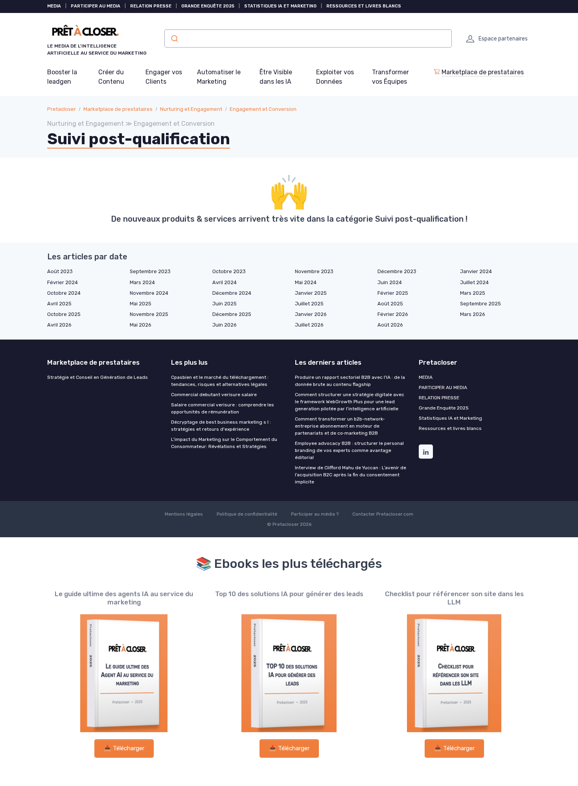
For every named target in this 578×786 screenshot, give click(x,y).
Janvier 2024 (476, 271)
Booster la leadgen (62, 76)
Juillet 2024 (474, 282)
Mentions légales (184, 514)
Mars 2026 (472, 314)
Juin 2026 (224, 325)
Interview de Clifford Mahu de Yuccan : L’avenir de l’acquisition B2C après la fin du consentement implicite (350, 475)
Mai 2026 (140, 325)
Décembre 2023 (396, 271)
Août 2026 (390, 325)
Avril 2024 (224, 282)
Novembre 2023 (314, 271)
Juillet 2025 (309, 304)
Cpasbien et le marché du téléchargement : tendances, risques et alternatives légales (220, 381)
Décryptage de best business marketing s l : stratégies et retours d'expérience (221, 425)
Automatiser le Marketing (219, 76)
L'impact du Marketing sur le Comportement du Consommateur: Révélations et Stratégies (224, 443)
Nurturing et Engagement (191, 109)
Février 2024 (62, 282)
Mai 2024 (306, 282)
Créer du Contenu (111, 76)
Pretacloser (61, 109)
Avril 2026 (59, 325)
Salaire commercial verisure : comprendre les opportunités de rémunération (222, 408)
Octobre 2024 (64, 293)
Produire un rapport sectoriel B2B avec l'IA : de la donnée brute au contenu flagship (350, 381)
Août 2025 (390, 304)
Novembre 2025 (149, 314)
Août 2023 (60, 271)
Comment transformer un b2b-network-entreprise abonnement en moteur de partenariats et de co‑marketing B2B (340, 426)
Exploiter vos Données (335, 76)
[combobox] (308, 38)
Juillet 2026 (309, 325)
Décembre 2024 (231, 293)
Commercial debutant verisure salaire (214, 394)
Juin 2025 (224, 304)
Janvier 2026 (311, 314)
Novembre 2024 (149, 293)
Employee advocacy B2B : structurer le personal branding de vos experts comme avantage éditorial (349, 450)
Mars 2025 (472, 293)
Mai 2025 (140, 304)
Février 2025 (392, 293)
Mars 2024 (142, 282)
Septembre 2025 (480, 304)
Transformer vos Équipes (390, 76)
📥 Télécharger (124, 748)
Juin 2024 (389, 282)
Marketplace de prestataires (483, 72)
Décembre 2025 (231, 314)
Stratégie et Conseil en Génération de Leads (97, 377)
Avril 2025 (59, 304)
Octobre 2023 (229, 271)
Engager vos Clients (163, 76)
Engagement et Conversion (263, 109)
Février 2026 (392, 314)
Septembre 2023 (150, 271)
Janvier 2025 (311, 293)
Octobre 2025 (64, 314)
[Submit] (174, 38)
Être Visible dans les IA (276, 76)
